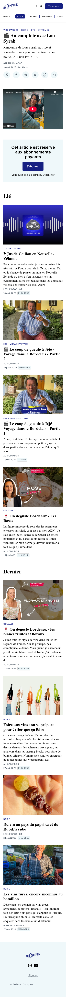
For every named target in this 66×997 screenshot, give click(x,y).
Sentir (61, 16)
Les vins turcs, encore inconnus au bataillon (33, 896)
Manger (47, 16)
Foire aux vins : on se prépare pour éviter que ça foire (28, 726)
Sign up (33, 975)
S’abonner (54, 6)
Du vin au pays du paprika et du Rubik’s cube (30, 826)
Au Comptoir (11, 363)
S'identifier (48, 174)
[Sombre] (37, 6)
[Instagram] (30, 965)
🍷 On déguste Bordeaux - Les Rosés (29, 518)
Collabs (8, 510)
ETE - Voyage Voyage (15, 344)
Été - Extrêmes (40, 30)
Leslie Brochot (12, 289)
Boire (33, 16)
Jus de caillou (12, 248)
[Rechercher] (41, 6)
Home (6, 16)
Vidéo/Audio (10, 30)
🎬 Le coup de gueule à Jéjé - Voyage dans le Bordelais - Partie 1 (31, 428)
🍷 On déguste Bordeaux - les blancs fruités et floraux (29, 631)
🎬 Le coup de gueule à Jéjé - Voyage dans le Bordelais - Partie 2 (31, 353)
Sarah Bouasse (12, 63)
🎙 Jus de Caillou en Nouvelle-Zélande (28, 256)
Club (20, 16)
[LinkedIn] (36, 965)
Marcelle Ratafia (14, 925)
